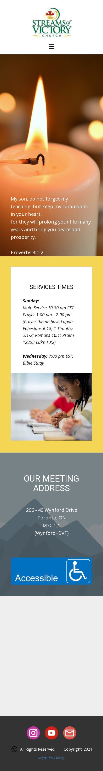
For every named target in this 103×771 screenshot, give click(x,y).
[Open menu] (51, 46)
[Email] (69, 733)
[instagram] (33, 733)
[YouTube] (51, 733)
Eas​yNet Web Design (51, 758)
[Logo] (51, 24)
